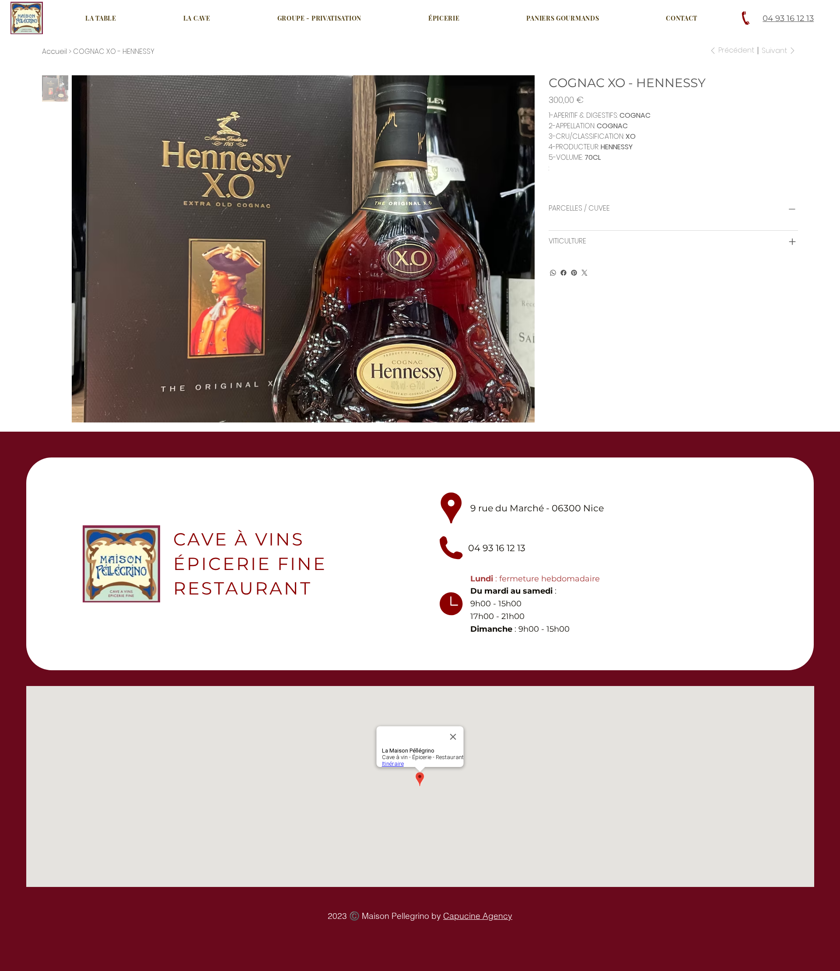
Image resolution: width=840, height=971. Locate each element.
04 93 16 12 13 (788, 18)
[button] (196, 18)
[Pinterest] (574, 272)
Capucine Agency (477, 916)
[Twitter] (584, 272)
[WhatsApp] (553, 272)
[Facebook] (563, 272)
